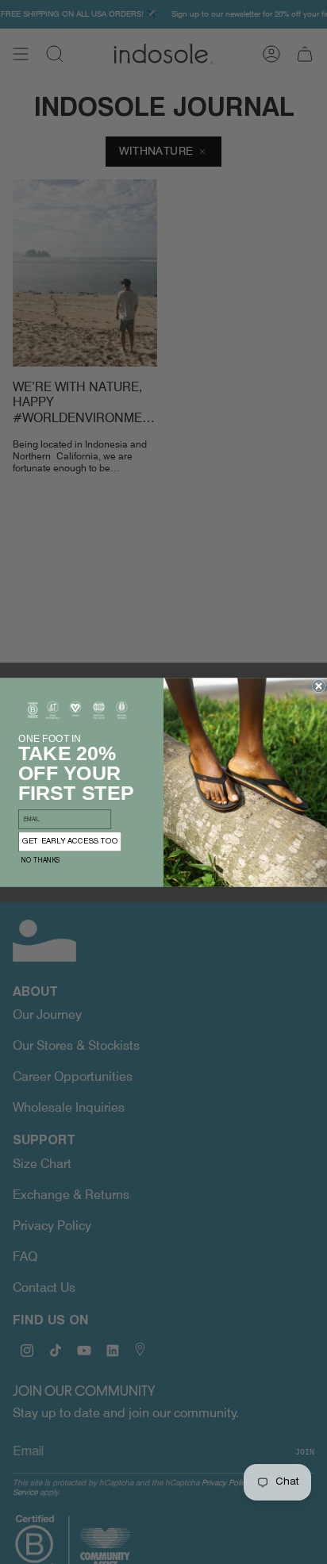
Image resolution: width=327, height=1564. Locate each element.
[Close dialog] (318, 685)
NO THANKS (40, 860)
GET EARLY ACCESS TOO (69, 841)
